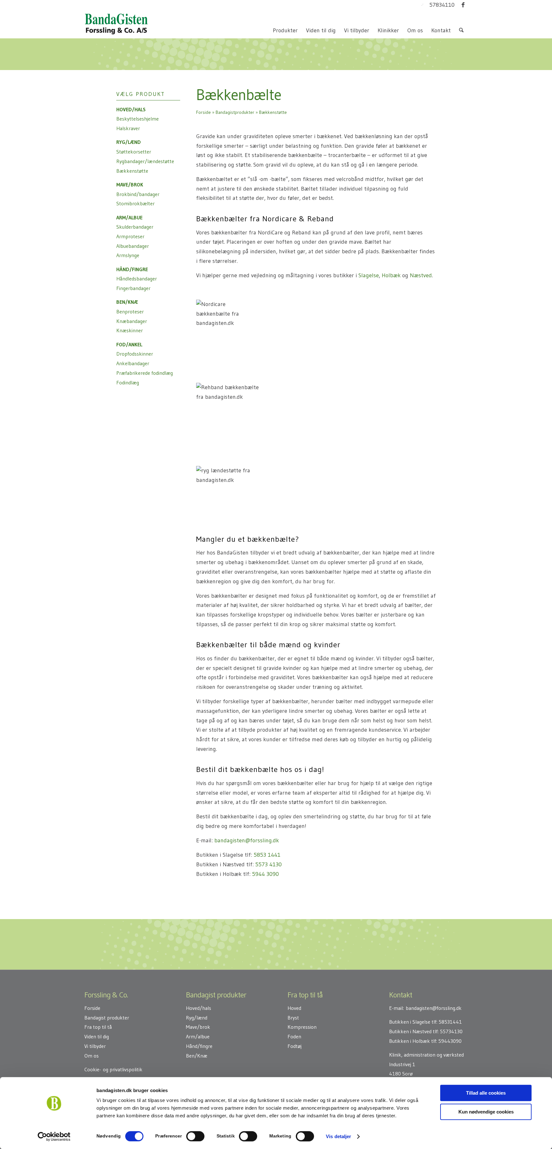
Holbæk (391, 275)
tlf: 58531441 (447, 1022)
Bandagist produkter (106, 1017)
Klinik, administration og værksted (426, 1054)
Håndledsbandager (136, 278)
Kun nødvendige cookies (486, 1111)
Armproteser (130, 236)
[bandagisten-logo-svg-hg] (116, 24)
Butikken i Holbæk (409, 1041)
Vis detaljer (338, 1136)
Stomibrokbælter (135, 203)
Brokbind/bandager (137, 194)
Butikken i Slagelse (409, 1022)
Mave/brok (198, 1027)
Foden (294, 1036)
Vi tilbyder (95, 1046)
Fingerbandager (133, 288)
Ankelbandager (132, 363)
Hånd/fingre (199, 1046)
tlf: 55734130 (448, 1031)
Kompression (302, 1027)
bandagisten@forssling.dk (246, 840)
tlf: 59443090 (446, 1041)
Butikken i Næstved (410, 1031)
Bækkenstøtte (132, 171)
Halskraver (128, 128)
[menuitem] (285, 30)
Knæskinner (129, 330)
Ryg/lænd (196, 1017)
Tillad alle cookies (486, 1093)
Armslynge (127, 255)
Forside (203, 112)
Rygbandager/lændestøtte (145, 161)
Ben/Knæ (196, 1055)
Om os (91, 1055)
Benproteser (130, 311)
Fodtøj (295, 1046)
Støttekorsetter (133, 151)
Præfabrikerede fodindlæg (144, 373)
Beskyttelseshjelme (137, 118)
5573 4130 (268, 864)
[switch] (195, 1136)
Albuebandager (132, 246)
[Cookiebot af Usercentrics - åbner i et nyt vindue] (54, 1136)
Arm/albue (198, 1036)
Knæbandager (131, 321)
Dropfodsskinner (134, 353)
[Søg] (461, 30)
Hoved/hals (198, 1008)
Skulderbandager (134, 227)
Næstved (421, 275)
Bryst (293, 1017)
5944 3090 (265, 873)
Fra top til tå (98, 1027)
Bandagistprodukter (235, 112)
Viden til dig (96, 1036)
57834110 (442, 4)
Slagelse (368, 275)
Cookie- (92, 1069)
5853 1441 (267, 854)
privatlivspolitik (126, 1069)
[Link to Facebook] (463, 5)
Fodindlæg (127, 382)
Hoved (294, 1008)
